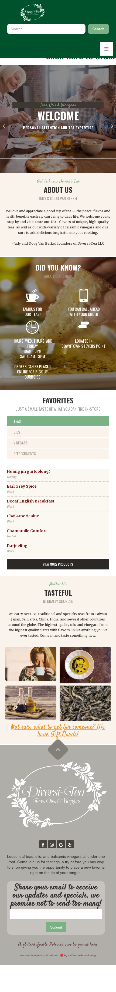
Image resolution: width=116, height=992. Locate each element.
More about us (58, 141)
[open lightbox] (30, 664)
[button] (106, 49)
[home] (32, 12)
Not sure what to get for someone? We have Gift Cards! (58, 731)
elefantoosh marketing (82, 955)
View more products (58, 564)
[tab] (58, 421)
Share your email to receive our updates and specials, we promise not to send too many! (56, 895)
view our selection (58, 153)
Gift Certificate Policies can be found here (58, 944)
